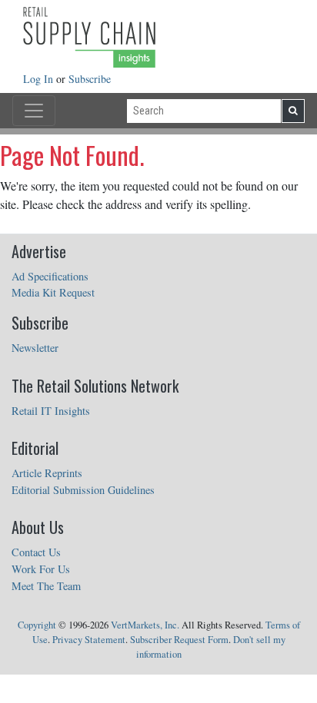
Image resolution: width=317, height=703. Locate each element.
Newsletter (35, 347)
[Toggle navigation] (33, 110)
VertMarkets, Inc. (145, 625)
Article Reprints (47, 473)
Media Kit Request (53, 292)
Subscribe (89, 78)
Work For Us (41, 569)
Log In (39, 78)
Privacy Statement (88, 639)
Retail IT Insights (51, 410)
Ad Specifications (50, 276)
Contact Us (36, 552)
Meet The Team (46, 586)
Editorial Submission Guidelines (83, 489)
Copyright (37, 625)
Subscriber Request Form (179, 639)
